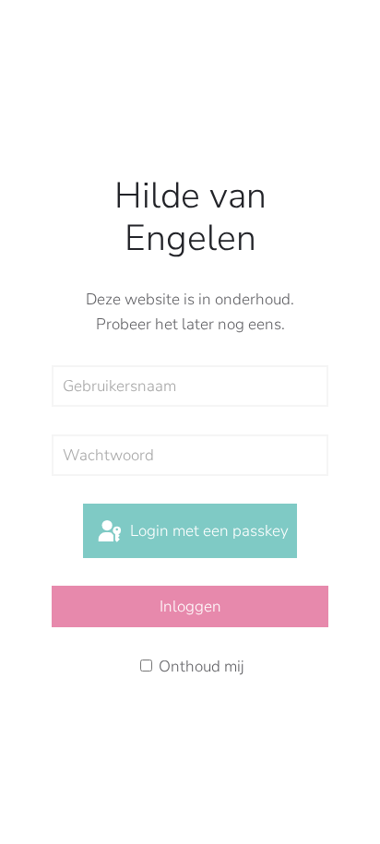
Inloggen (190, 606)
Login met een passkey (207, 530)
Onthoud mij (199, 666)
